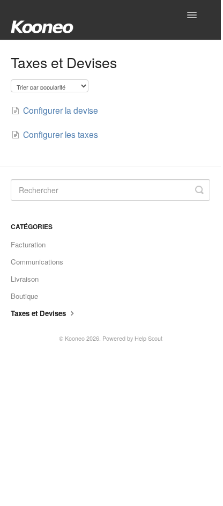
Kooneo (75, 338)
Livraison (25, 279)
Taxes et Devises (39, 313)
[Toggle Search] (199, 190)
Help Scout (148, 338)
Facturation (28, 244)
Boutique (24, 296)
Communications (37, 261)
